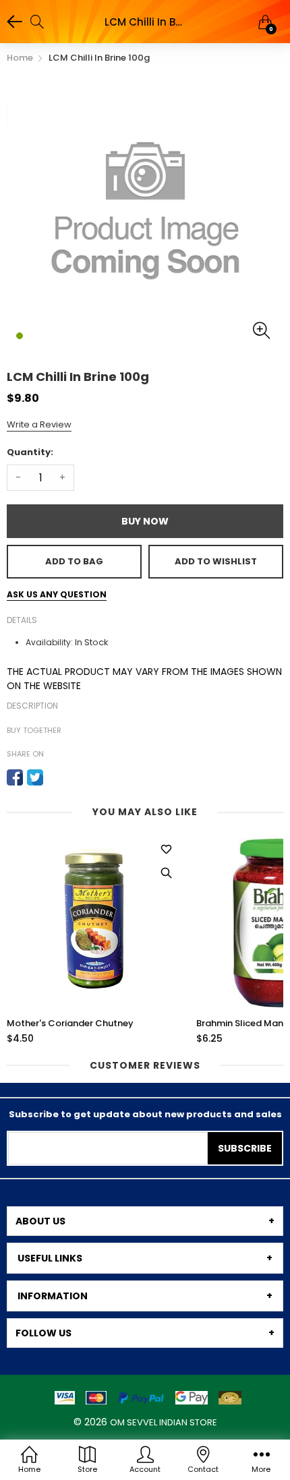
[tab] (145, 1221)
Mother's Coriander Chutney (70, 1023)
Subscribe (245, 1148)
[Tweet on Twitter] (35, 777)
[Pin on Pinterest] (55, 777)
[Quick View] (166, 873)
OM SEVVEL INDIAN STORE (163, 1422)
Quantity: (30, 452)
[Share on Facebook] (15, 777)
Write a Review (39, 424)
